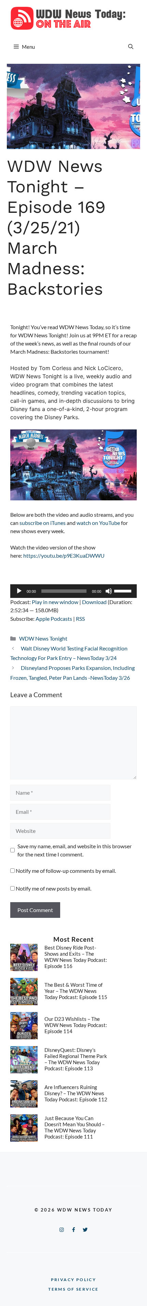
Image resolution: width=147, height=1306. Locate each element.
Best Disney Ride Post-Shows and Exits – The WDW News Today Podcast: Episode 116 (75, 956)
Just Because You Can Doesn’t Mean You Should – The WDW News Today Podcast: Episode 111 (74, 1127)
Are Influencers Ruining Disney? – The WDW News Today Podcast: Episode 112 (75, 1093)
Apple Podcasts (54, 618)
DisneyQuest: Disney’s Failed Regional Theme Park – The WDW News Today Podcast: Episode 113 (75, 1059)
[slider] (123, 590)
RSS (80, 618)
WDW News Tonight (43, 638)
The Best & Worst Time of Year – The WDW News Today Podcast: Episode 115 (75, 991)
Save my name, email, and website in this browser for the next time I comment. (74, 850)
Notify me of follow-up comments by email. (66, 870)
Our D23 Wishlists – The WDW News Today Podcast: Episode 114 (75, 1025)
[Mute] (108, 591)
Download (94, 602)
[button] (130, 46)
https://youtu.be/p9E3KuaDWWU (64, 555)
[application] (73, 591)
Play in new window (55, 602)
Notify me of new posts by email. (53, 888)
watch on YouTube (98, 522)
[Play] (19, 591)
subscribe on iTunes (42, 522)
